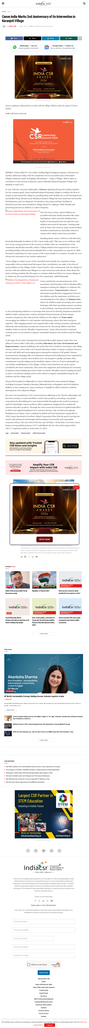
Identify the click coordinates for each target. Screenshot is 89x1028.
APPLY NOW (44, 539)
